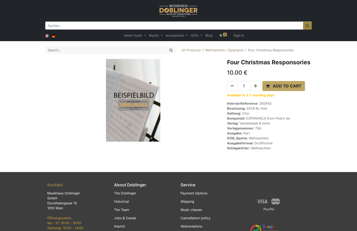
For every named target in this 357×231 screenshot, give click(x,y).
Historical (121, 201)
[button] (283, 86)
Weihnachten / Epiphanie (224, 50)
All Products (191, 50)
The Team (121, 210)
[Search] (171, 50)
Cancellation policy (196, 218)
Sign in (238, 35)
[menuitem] (209, 35)
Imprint (119, 226)
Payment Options (194, 193)
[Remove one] (232, 86)
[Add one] (255, 86)
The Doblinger (125, 193)
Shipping (187, 201)
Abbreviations (191, 226)
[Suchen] (307, 26)
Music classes (191, 210)
